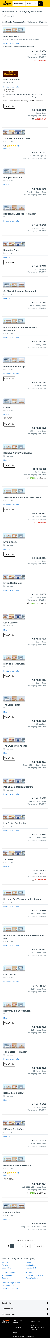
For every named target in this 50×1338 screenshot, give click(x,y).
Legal (15, 1333)
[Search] (40, 3)
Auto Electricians (8, 1272)
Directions (7, 44)
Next (38, 1246)
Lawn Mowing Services (11, 1283)
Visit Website (9, 106)
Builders (29, 1272)
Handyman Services (10, 1288)
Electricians (6, 1265)
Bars (16, 708)
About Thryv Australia (17, 1321)
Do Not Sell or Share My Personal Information (37, 1327)
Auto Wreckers (32, 1278)
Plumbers (5, 1262)
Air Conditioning (8, 1285)
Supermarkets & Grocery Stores (26, 39)
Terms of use (17, 1327)
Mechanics (30, 1265)
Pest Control (31, 1268)
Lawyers (29, 1262)
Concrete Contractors (34, 1275)
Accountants (7, 1275)
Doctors (5, 1278)
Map (8, 16)
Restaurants (8, 39)
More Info (15, 44)
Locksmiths (6, 1268)
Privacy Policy (35, 1321)
